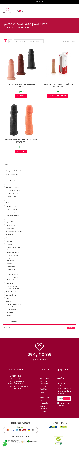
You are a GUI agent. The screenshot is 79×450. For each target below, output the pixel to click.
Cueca (9, 272)
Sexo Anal (9, 301)
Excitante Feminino (13, 252)
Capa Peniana (11, 269)
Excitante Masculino (13, 274)
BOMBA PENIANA (11, 184)
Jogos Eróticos (10, 222)
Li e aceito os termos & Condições (64, 404)
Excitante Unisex (11, 203)
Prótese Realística (11, 292)
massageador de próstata (14, 231)
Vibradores (9, 315)
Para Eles (9, 264)
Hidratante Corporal (12, 216)
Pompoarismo (11, 260)
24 (70, 41)
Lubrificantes (10, 228)
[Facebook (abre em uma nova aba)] (37, 2)
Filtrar (71, 328)
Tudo (73, 41)
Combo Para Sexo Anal (14, 304)
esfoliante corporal (12, 200)
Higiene (8, 219)
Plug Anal (10, 312)
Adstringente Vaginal (13, 247)
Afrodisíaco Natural (12, 174)
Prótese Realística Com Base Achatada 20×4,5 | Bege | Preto (21, 140)
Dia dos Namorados (12, 193)
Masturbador (10, 238)
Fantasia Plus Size (11, 206)
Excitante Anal (11, 310)
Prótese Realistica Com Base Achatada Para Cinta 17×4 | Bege (58, 85)
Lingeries (9, 258)
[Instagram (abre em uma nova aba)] (39, 2)
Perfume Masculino (13, 289)
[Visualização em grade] (5, 41)
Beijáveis (8, 178)
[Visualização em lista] (10, 41)
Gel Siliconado (10, 212)
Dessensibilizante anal (13, 307)
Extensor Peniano (12, 277)
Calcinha (9, 250)
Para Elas (9, 244)
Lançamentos (10, 225)
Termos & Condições (43, 388)
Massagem (9, 235)
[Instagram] (62, 378)
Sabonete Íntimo (11, 295)
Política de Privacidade (44, 383)
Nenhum (9, 241)
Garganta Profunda (12, 209)
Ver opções (21, 96)
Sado (7, 298)
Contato (42, 392)
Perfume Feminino (12, 286)
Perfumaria (9, 283)
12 (67, 41)
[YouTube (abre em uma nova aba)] (42, 2)
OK (66, 398)
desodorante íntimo (12, 187)
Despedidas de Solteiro (13, 190)
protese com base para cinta (23, 27)
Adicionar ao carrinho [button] (58, 96)
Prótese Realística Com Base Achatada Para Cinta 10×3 (21, 85)
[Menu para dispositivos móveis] (23, 11)
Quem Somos (44, 378)
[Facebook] (59, 378)
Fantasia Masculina (13, 280)
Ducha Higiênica (11, 197)
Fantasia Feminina (12, 255)
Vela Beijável (11, 181)
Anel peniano (11, 267)
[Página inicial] (4, 27)
